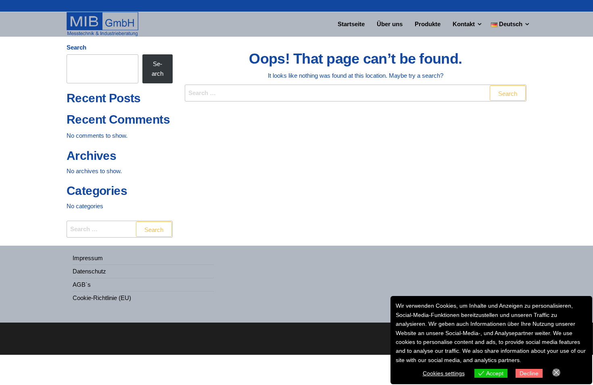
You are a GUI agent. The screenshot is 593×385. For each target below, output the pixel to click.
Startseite (351, 24)
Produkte (428, 24)
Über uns (390, 24)
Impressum (88, 258)
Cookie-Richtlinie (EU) (102, 297)
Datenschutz (89, 271)
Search (76, 47)
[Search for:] (356, 93)
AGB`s (82, 284)
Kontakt (464, 24)
